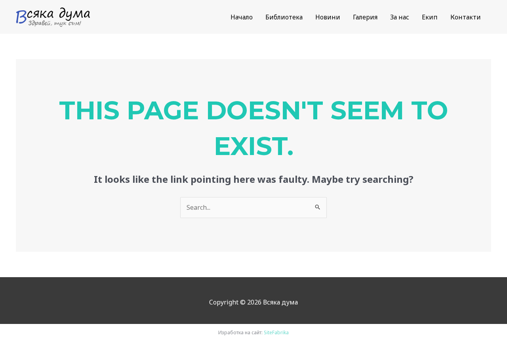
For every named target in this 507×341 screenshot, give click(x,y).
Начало (242, 17)
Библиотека (284, 17)
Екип (430, 17)
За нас (399, 17)
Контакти (465, 17)
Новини (327, 17)
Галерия (365, 17)
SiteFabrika (276, 332)
